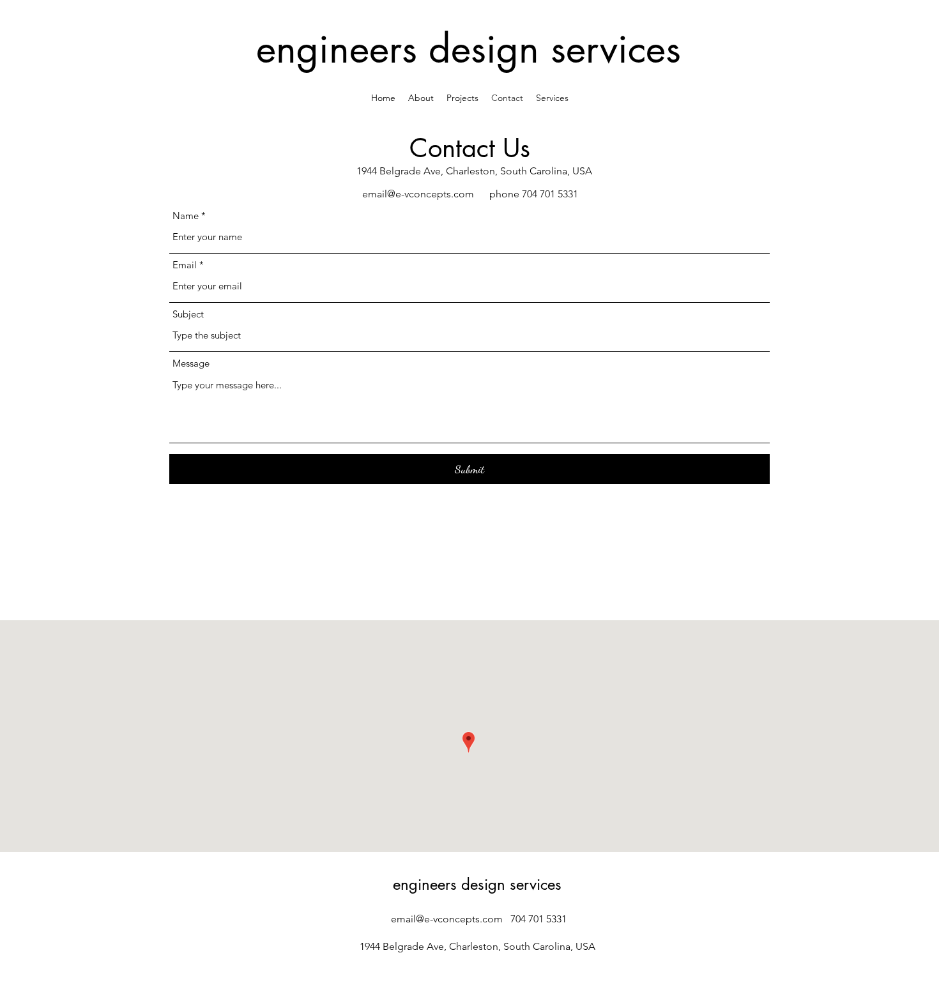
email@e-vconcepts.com (418, 194)
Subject (188, 314)
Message (191, 363)
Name (185, 215)
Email (184, 265)
